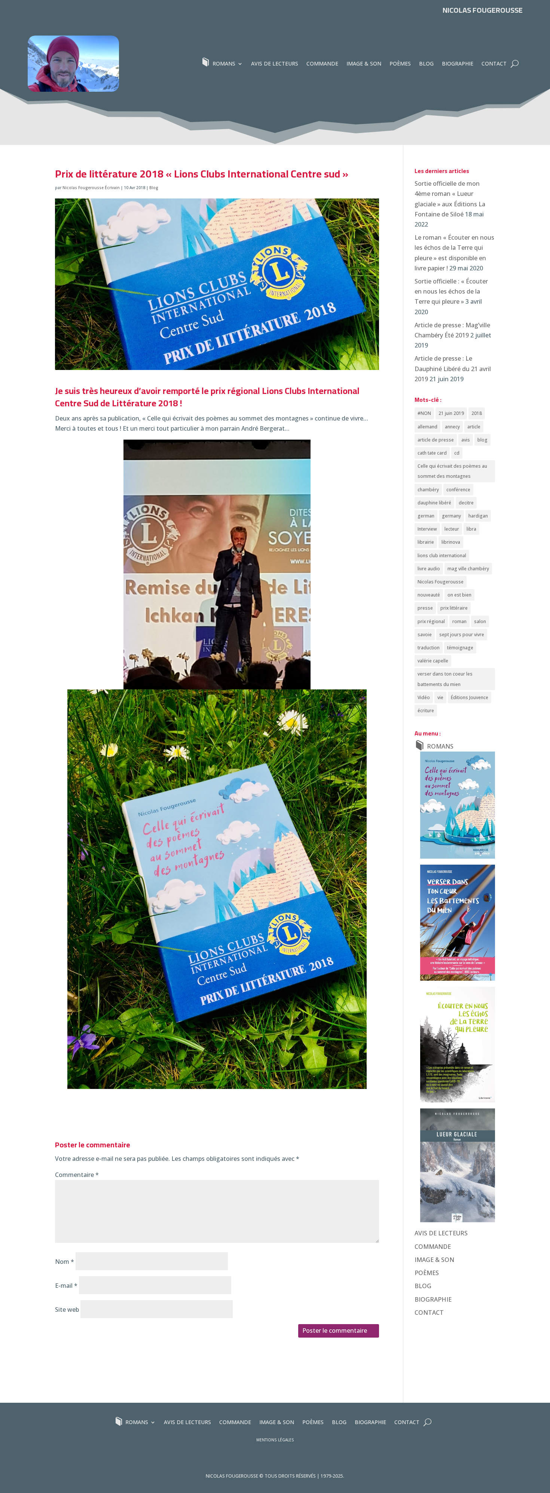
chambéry (428, 489)
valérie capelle (433, 661)
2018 (476, 413)
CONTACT (494, 63)
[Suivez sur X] (504, 26)
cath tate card (432, 453)
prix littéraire (454, 608)
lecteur (451, 529)
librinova (450, 542)
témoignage (460, 647)
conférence (458, 489)
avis (465, 440)
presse (425, 608)
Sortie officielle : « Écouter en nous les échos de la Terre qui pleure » (451, 291)
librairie (426, 542)
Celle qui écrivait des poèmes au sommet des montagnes (452, 471)
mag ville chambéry (468, 568)
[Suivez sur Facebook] (490, 26)
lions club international (442, 555)
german (426, 516)
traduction (429, 647)
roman (459, 621)
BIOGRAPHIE (457, 63)
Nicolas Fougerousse (441, 582)
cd (456, 453)
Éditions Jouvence (469, 697)
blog (482, 440)
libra (471, 529)
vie (440, 697)
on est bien (459, 595)
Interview (427, 529)
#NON (424, 413)
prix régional (431, 621)
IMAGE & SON (363, 63)
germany (451, 516)
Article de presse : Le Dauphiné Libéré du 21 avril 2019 (453, 368)
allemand (427, 427)
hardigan (478, 516)
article (473, 427)
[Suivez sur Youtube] (517, 26)
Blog (153, 187)
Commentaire (77, 1175)
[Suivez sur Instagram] (477, 26)
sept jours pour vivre (461, 634)
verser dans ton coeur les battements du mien (445, 679)
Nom (64, 1261)
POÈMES (400, 63)
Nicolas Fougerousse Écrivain (91, 187)
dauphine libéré (434, 503)
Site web (67, 1309)
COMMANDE (322, 63)
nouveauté (429, 595)
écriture (426, 710)
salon (480, 621)
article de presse (436, 440)
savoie (425, 634)
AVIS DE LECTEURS (274, 63)
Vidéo (424, 697)
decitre (466, 503)
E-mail (66, 1285)
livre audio (429, 568)
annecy (452, 427)
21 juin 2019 (451, 413)
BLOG (426, 63)
